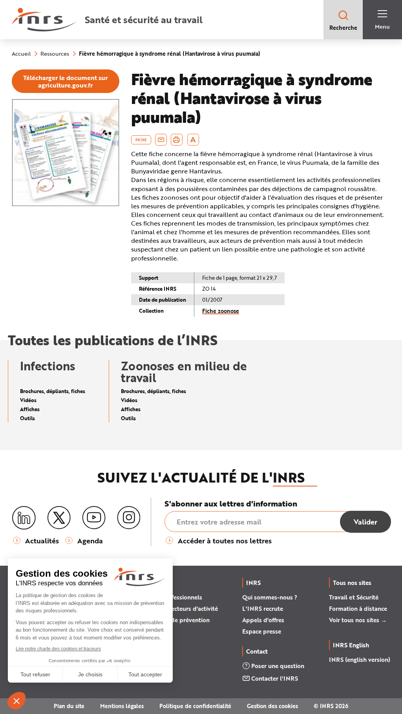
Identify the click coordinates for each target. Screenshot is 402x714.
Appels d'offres (263, 620)
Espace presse (261, 631)
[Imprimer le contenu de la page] (176, 140)
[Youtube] (94, 518)
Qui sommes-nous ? (269, 597)
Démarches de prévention (174, 620)
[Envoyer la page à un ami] (160, 139)
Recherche (343, 28)
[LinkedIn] (24, 518)
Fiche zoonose (220, 311)
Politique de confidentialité (195, 706)
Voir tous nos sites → (358, 620)
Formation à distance (358, 608)
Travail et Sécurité (353, 597)
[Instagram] (129, 518)
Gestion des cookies (272, 706)
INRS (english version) (359, 659)
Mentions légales (122, 706)
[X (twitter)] (59, 518)
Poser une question (277, 665)
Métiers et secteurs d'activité (178, 608)
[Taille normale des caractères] (193, 139)
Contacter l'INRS (274, 678)
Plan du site (69, 706)
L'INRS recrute (262, 608)
